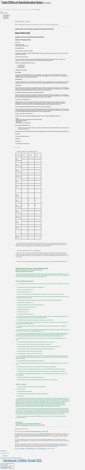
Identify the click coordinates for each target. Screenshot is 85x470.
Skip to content (4, 13)
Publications (7, 9)
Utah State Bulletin (16, 9)
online (46, 431)
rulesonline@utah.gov (6, 467)
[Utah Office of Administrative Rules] (22, 2)
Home (2, 9)
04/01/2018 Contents (27, 9)
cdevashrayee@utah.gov (23, 128)
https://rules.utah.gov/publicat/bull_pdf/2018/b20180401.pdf (35, 434)
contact (39, 446)
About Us (5, 455)
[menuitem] (43, 15)
